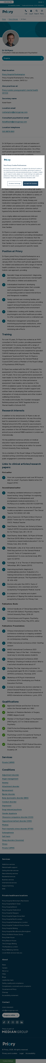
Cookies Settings (14, 183)
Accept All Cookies (30, 183)
